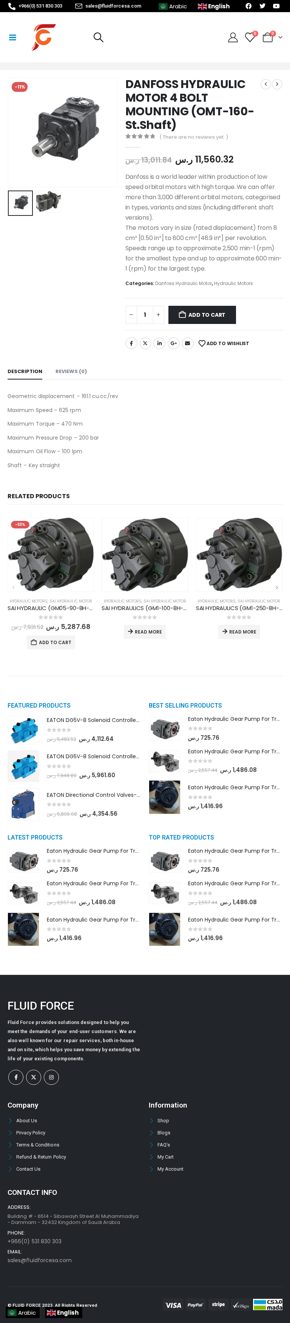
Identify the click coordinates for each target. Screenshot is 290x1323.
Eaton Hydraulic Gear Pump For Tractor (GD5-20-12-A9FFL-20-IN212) (136, 919)
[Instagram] (51, 1077)
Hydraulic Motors (233, 283)
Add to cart (206, 315)
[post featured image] (51, 555)
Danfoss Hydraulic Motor (183, 283)
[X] (33, 1077)
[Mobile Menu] (12, 37)
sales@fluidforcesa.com (40, 1260)
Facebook (131, 343)
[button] (98, 37)
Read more (148, 632)
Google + (174, 343)
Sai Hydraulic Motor (70, 601)
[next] (277, 84)
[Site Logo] (44, 37)
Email (188, 343)
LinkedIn (159, 343)
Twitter (145, 343)
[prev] (266, 84)
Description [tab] (25, 371)
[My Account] (233, 37)
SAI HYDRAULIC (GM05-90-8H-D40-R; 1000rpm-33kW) (80, 608)
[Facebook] (15, 1077)
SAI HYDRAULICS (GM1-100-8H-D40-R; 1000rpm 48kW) (173, 608)
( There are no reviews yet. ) (193, 137)
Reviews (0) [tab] (71, 371)
